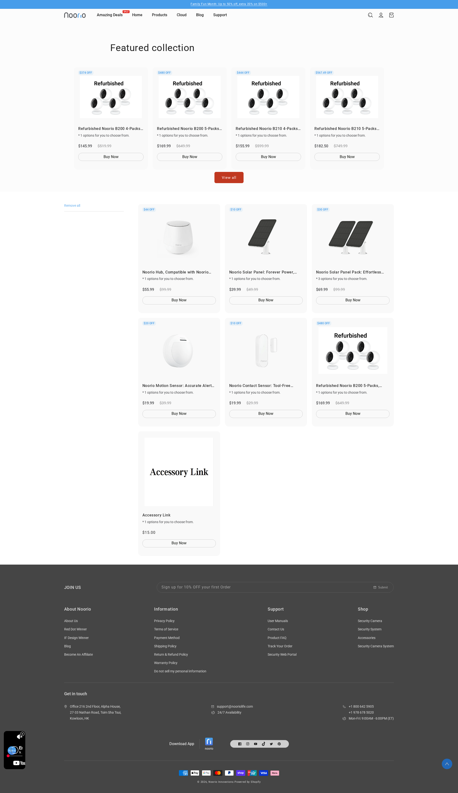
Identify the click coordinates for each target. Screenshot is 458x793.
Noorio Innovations (221, 781)
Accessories (366, 638)
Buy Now (111, 156)
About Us (71, 621)
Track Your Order (280, 646)
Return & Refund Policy (171, 654)
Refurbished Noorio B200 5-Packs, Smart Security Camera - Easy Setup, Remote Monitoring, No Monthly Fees (188, 128)
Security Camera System (376, 646)
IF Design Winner (76, 638)
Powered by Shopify (247, 781)
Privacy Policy (164, 621)
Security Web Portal (282, 654)
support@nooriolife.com (235, 706)
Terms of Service (166, 629)
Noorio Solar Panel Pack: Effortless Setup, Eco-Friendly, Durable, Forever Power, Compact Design (350, 272)
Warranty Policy (165, 663)
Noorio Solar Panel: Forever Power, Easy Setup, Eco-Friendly (261, 272)
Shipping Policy (165, 646)
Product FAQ (277, 638)
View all (229, 177)
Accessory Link (156, 515)
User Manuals (278, 621)
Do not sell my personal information (180, 671)
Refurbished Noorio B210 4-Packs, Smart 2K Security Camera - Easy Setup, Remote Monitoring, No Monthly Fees (267, 128)
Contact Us (276, 629)
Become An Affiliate (78, 654)
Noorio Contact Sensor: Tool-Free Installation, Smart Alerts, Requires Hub (266, 385)
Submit (383, 587)
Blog (67, 646)
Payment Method (167, 638)
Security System (369, 629)
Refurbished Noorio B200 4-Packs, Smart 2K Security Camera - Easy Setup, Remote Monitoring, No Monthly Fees (109, 128)
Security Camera (370, 621)
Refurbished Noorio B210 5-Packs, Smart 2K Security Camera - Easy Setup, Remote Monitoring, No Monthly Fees (346, 128)
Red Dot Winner (75, 629)
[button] (370, 15)
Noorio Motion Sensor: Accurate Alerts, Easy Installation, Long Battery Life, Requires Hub (178, 385)
